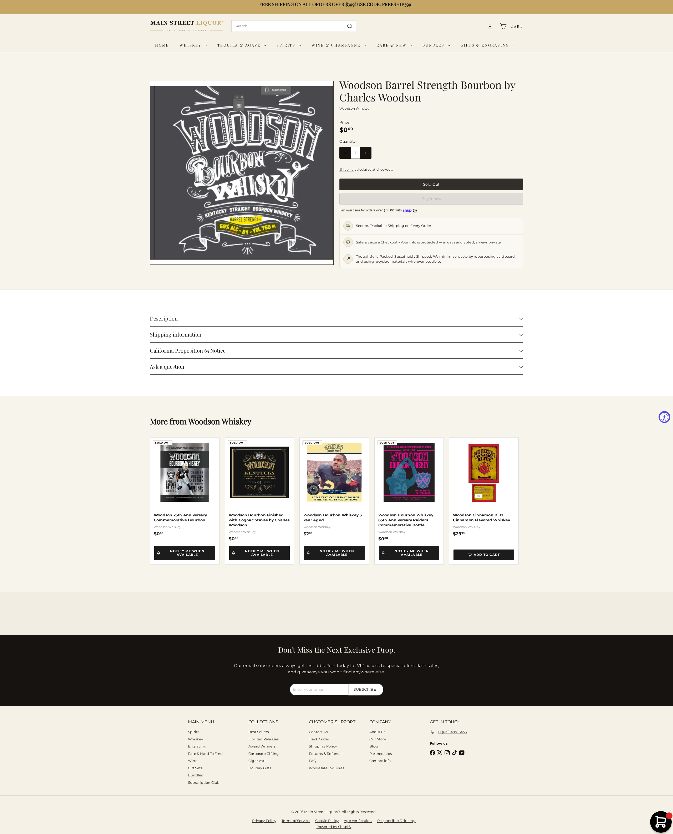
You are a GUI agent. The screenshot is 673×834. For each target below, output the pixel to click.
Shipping (346, 169)
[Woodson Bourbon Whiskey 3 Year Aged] (334, 487)
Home (162, 45)
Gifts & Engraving (486, 45)
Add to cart (487, 555)
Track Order (319, 739)
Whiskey (191, 45)
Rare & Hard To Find (205, 753)
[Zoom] (241, 173)
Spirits (287, 45)
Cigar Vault (258, 761)
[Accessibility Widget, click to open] (664, 417)
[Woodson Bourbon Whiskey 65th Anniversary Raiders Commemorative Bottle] (409, 489)
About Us (377, 732)
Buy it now (431, 198)
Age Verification (358, 820)
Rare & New (392, 45)
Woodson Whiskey (219, 421)
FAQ (313, 761)
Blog (373, 746)
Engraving (197, 746)
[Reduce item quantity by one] (345, 153)
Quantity (347, 141)
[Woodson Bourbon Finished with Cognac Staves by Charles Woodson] (259, 489)
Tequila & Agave (239, 45)
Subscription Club (204, 782)
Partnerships (380, 753)
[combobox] (293, 26)
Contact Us (318, 732)
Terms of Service (296, 820)
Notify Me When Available (187, 553)
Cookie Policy (327, 820)
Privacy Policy (264, 820)
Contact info (380, 761)
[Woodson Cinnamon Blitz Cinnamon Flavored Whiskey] (483, 487)
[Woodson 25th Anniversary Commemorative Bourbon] (184, 487)
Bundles (434, 45)
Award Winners (262, 746)
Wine (192, 761)
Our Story (377, 739)
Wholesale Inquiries (326, 768)
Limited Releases (263, 739)
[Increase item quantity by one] (365, 153)
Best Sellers (258, 732)
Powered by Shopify (334, 827)
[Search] (349, 26)
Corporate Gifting (263, 753)
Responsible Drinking (396, 820)
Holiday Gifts (259, 768)
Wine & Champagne (337, 45)
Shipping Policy (323, 746)
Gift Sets (195, 768)
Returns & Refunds (325, 753)
